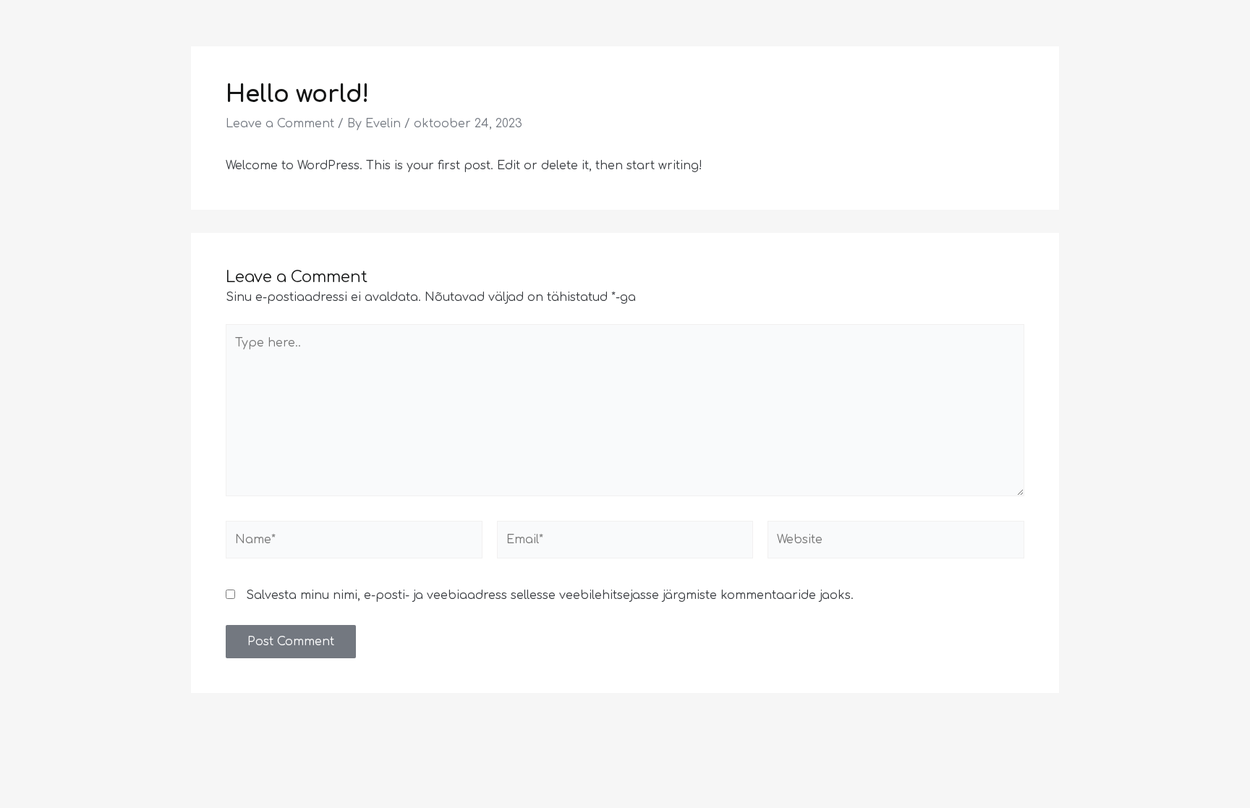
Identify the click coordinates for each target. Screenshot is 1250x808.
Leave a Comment (280, 123)
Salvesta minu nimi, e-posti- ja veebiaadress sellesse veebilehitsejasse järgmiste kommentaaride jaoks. (550, 595)
